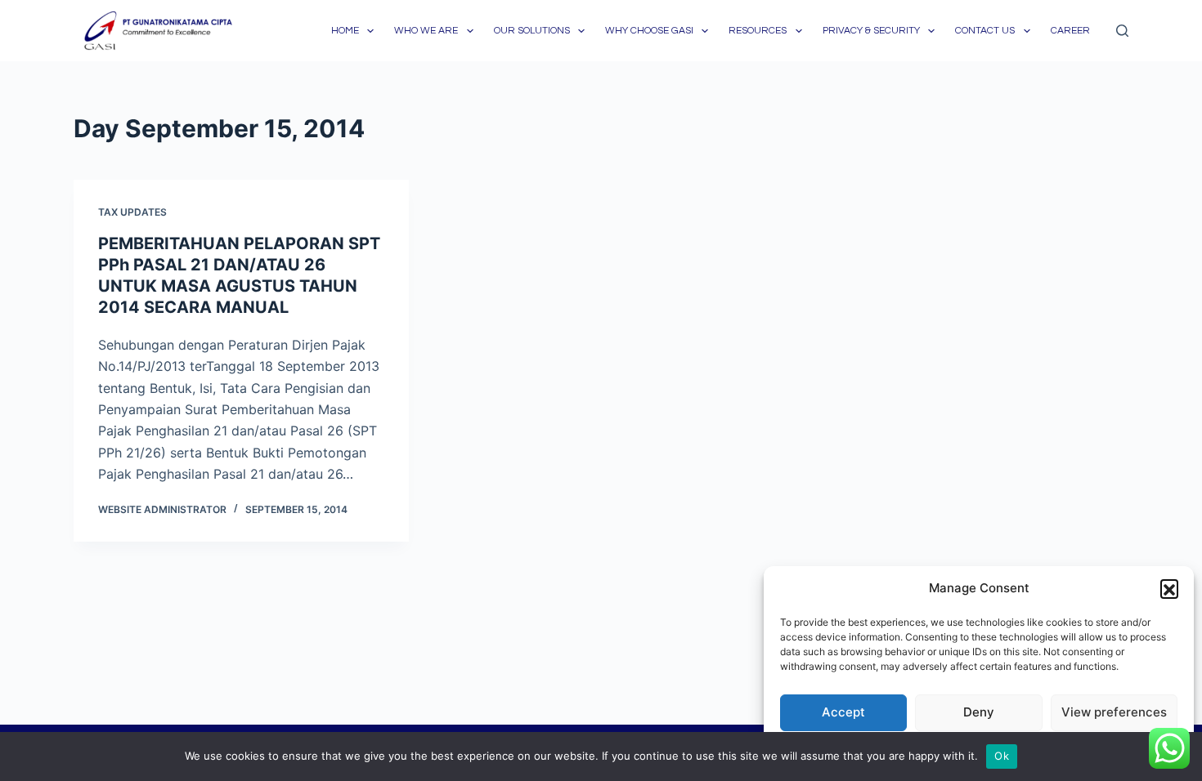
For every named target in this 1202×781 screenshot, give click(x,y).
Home (345, 30)
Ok (1001, 755)
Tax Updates (132, 212)
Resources (758, 30)
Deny (978, 712)
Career (1070, 30)
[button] (1169, 588)
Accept (843, 712)
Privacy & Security (871, 30)
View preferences (1114, 712)
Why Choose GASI (649, 30)
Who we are (426, 30)
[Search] (1122, 31)
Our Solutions (532, 30)
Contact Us (985, 30)
